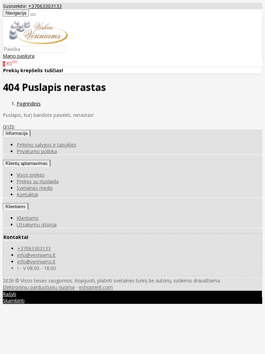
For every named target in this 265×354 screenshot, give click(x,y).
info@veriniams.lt (36, 255)
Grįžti (8, 126)
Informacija (17, 133)
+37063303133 (45, 6)
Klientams (16, 206)
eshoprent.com (96, 287)
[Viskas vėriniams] (35, 42)
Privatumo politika (37, 151)
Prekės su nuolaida (38, 181)
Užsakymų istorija (37, 224)
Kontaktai (27, 194)
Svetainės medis (35, 188)
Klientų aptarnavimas (27, 163)
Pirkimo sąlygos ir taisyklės (46, 144)
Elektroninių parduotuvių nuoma (39, 287)
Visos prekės (31, 174)
